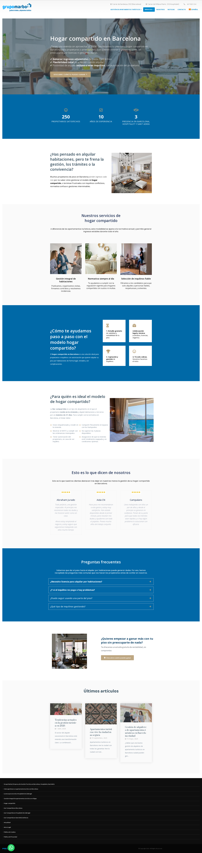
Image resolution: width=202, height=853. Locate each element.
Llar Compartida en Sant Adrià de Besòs (16, 818)
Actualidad (7, 822)
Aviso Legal (7, 827)
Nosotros (160, 10)
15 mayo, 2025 (132, 739)
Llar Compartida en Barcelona (13, 808)
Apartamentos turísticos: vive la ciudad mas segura (101, 732)
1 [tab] (101, 85)
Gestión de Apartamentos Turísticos (125, 10)
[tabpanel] (101, 56)
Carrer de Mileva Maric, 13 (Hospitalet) (163, 4)
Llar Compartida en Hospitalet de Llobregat (17, 813)
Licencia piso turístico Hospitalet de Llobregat (18, 794)
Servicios (148, 10)
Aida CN (101, 499)
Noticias (171, 10)
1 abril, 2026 (61, 729)
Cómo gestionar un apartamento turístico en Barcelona (21, 789)
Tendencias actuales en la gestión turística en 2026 (66, 723)
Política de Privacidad (10, 837)
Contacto (182, 10)
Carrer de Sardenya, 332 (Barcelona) (126, 4)
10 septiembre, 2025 (99, 738)
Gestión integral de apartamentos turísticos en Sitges (20, 798)
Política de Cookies (10, 832)
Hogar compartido (9, 803)
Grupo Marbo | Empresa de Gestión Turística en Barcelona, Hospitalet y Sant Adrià (29, 784)
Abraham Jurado (66, 499)
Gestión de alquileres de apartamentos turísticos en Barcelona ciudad (135, 731)
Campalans (136, 499)
